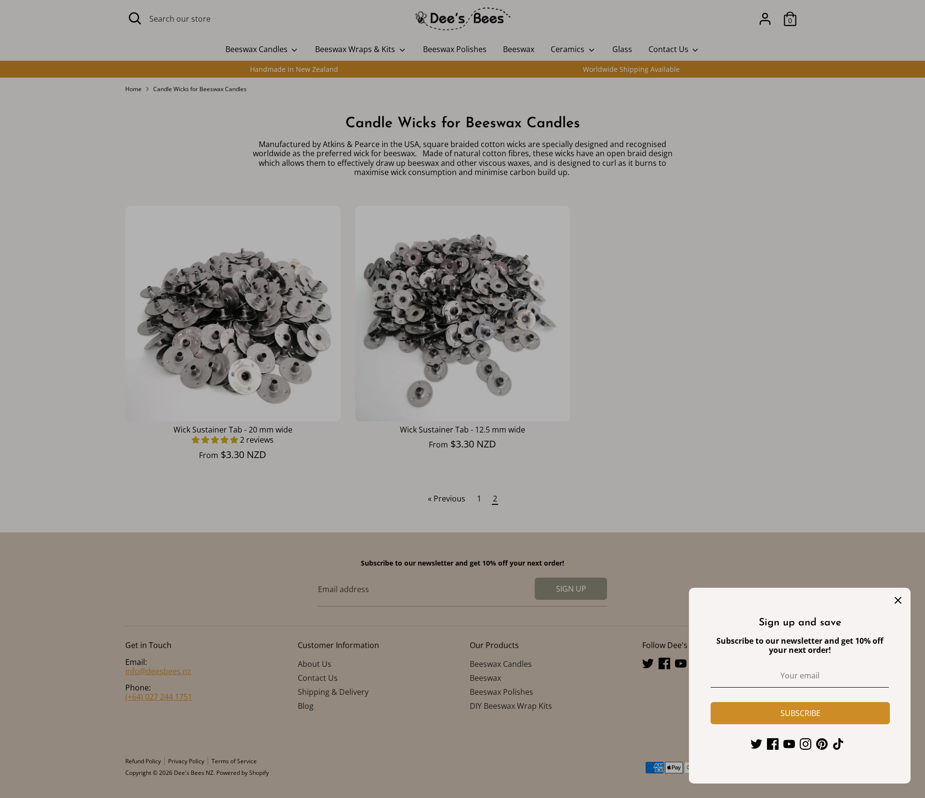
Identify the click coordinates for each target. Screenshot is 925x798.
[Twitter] (756, 744)
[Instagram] (805, 744)
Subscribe (800, 713)
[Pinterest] (822, 744)
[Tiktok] (838, 744)
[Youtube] (789, 744)
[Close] (898, 600)
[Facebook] (773, 744)
